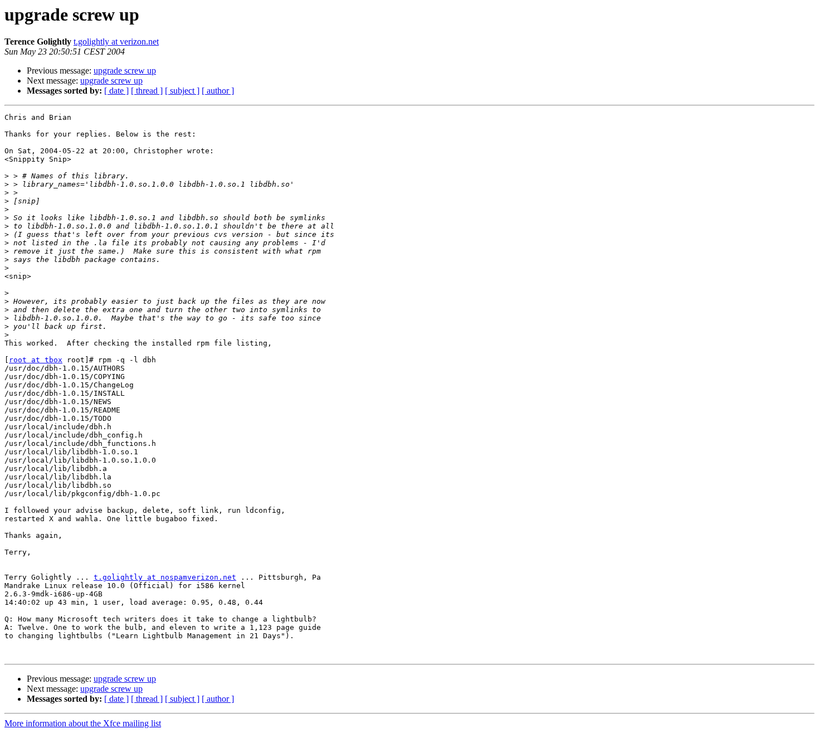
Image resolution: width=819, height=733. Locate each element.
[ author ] (218, 90)
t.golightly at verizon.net (116, 41)
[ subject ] (182, 90)
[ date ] (116, 90)
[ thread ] (147, 90)
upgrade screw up (125, 70)
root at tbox (35, 360)
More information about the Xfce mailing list (82, 723)
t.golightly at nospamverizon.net (165, 577)
